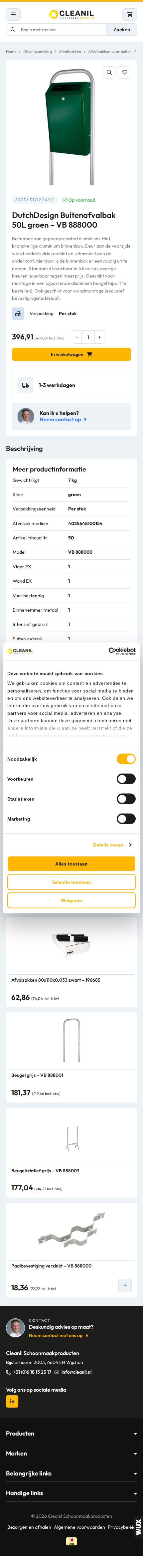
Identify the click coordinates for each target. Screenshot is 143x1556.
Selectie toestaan (71, 881)
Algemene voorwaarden (79, 1527)
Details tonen (108, 844)
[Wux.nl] (138, 1527)
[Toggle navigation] (13, 14)
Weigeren (71, 900)
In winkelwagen (67, 354)
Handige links (24, 1493)
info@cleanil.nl (76, 1372)
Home (11, 51)
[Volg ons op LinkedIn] (12, 1401)
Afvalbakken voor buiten (110, 51)
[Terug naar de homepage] (71, 14)
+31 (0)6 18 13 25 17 (32, 1372)
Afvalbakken (70, 51)
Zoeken (121, 29)
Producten (20, 1433)
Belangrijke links (29, 1473)
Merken (16, 1453)
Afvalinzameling (37, 51)
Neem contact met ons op (55, 1335)
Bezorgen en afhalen (29, 1527)
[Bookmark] (125, 72)
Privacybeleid (122, 1527)
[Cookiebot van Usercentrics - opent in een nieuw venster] (106, 652)
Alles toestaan (71, 863)
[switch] (126, 778)
